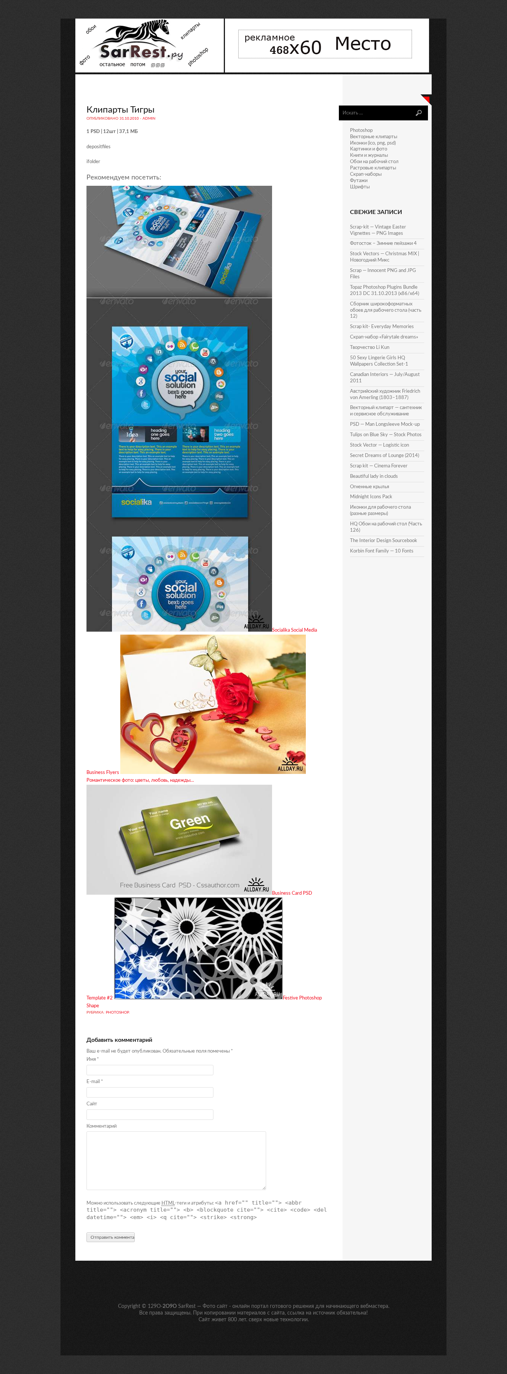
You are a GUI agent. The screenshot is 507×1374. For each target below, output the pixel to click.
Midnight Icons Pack (371, 497)
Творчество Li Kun (369, 347)
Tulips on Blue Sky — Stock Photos (386, 434)
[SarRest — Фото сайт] (150, 71)
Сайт (91, 1104)
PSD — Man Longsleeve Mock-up (385, 424)
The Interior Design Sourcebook (383, 540)
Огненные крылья (369, 487)
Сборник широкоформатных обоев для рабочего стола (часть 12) (385, 310)
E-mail (94, 1081)
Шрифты (360, 187)
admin (149, 118)
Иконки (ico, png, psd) (373, 143)
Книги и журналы (369, 155)
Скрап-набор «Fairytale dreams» (384, 337)
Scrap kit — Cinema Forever (379, 466)
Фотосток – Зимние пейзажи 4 (383, 243)
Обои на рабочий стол (374, 161)
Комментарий (101, 1126)
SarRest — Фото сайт (203, 1306)
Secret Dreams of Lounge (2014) (384, 455)
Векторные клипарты (373, 137)
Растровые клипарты (373, 168)
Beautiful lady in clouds (374, 476)
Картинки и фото (368, 149)
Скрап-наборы (366, 174)
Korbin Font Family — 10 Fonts (381, 551)
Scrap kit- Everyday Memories (382, 326)
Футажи (358, 180)
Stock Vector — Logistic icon (379, 445)
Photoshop (117, 1012)
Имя (92, 1059)
